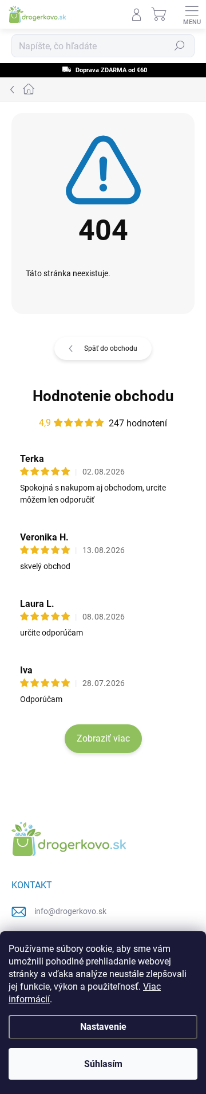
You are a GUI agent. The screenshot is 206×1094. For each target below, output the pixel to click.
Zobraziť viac (103, 738)
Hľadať (180, 46)
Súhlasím (103, 1063)
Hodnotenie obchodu (103, 396)
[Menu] (191, 14)
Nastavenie (103, 1026)
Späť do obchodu (110, 348)
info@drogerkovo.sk (70, 911)
